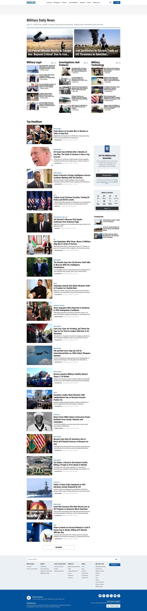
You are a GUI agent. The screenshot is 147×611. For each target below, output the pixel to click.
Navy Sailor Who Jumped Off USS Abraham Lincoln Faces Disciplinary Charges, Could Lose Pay (47, 67)
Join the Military (73, 2)
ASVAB (56, 568)
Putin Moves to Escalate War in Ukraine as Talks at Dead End (71, 132)
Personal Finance (44, 568)
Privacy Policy (104, 182)
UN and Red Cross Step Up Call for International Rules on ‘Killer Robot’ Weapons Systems (72, 353)
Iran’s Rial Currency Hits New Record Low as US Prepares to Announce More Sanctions (71, 507)
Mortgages (56, 2)
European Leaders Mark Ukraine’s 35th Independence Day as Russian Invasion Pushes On (69, 397)
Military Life (96, 2)
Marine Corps (85, 573)
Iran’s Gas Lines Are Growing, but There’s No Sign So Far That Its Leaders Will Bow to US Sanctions (71, 331)
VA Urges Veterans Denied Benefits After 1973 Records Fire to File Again (111, 235)
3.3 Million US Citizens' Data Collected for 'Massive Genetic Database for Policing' (112, 88)
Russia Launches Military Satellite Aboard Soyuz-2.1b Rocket (71, 375)
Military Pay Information (46, 571)
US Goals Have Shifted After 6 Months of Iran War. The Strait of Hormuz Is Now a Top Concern (71, 154)
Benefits (82, 2)
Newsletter (41, 605)
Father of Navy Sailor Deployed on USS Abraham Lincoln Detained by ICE (69, 485)
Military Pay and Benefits (74, 566)
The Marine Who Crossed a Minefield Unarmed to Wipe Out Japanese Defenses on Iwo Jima (79, 70)
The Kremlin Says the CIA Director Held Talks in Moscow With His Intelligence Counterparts (72, 264)
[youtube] (100, 595)
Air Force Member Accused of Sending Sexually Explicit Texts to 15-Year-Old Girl (47, 86)
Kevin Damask (76, 109)
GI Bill (69, 568)
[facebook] (103, 595)
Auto (97, 577)
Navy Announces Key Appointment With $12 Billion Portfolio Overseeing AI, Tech (112, 98)
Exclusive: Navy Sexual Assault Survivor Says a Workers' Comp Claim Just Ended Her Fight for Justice (46, 95)
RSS (54, 606)
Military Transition (100, 571)
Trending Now (98, 217)
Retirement (70, 575)
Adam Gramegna (43, 79)
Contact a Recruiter (58, 566)
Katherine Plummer (44, 70)
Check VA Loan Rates (32, 568)
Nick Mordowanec (44, 97)
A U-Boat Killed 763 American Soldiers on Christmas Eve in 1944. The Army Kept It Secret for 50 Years (79, 79)
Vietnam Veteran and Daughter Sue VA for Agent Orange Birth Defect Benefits (79, 98)
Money (64, 2)
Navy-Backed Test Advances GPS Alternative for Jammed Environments (112, 70)
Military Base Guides (100, 566)
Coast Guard (85, 575)
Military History (99, 586)
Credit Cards (43, 566)
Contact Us (47, 605)
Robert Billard (108, 82)
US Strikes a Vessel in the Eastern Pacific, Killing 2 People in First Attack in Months (71, 463)
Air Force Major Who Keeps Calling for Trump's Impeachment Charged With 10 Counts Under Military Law (47, 76)
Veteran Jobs (99, 568)
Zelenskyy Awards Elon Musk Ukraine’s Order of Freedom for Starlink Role (72, 287)
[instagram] (107, 595)
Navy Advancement (58, 571)
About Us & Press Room (32, 605)
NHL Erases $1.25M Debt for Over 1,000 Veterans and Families (79, 107)
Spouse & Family (100, 584)
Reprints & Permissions (65, 605)
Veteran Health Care (73, 571)
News (88, 2)
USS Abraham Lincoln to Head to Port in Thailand (111, 220)
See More (58, 547)
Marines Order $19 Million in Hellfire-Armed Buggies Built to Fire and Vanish (112, 107)
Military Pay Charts (44, 573)
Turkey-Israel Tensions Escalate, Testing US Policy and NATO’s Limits (71, 198)
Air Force (84, 571)
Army (83, 566)
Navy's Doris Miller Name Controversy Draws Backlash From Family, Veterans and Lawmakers (72, 419)
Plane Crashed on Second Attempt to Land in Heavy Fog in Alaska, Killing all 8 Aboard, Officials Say (72, 530)
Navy (83, 568)
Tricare (69, 573)
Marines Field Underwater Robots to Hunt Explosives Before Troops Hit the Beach (112, 79)
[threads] (118, 595)
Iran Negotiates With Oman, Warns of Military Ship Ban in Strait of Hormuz (72, 242)
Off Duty (98, 573)
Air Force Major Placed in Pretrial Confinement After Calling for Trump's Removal (47, 104)
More (52, 62)
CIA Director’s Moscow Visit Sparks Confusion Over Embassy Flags (68, 220)
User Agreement (30, 606)
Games (97, 575)
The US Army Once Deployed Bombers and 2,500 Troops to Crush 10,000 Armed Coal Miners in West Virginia (80, 88)
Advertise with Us (55, 605)
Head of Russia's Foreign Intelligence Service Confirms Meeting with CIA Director (72, 176)
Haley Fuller (107, 72)
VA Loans (29, 566)
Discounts (70, 577)
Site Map (58, 606)
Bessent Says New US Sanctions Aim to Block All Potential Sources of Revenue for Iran (71, 441)
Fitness (97, 579)
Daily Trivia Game (100, 582)
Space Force (85, 577)
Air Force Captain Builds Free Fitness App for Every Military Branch (111, 228)
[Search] (110, 2)
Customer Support (114, 606)
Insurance (49, 2)
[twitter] (111, 595)
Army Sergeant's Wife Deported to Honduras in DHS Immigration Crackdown (72, 309)
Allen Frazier (75, 72)
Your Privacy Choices (47, 606)
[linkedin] (115, 595)
